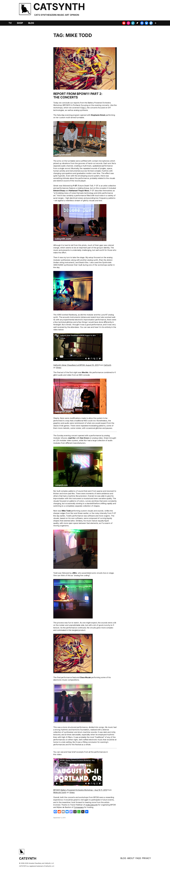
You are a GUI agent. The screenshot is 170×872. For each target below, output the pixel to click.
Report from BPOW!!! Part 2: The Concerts (77, 95)
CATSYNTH (59, 6)
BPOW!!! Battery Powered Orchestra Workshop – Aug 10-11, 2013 (80, 790)
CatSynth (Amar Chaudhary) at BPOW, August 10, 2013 (76, 365)
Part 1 (83, 108)
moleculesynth (91, 805)
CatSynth (107, 365)
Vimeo (58, 368)
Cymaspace (79, 807)
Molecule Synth (59, 792)
